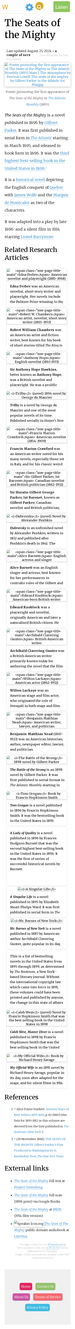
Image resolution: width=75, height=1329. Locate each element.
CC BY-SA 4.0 (52, 1247)
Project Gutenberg (28, 1187)
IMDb (57, 1209)
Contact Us (45, 1286)
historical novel (30, 179)
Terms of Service (48, 1297)
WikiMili (13, 6)
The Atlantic (41, 137)
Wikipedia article (57, 1244)
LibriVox (20, 1236)
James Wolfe (25, 195)
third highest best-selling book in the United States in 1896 (37, 161)
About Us (21, 1297)
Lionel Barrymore (37, 236)
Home (26, 1286)
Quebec (56, 187)
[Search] (39, 6)
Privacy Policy (37, 1307)
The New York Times (50, 1156)
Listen (61, 6)
